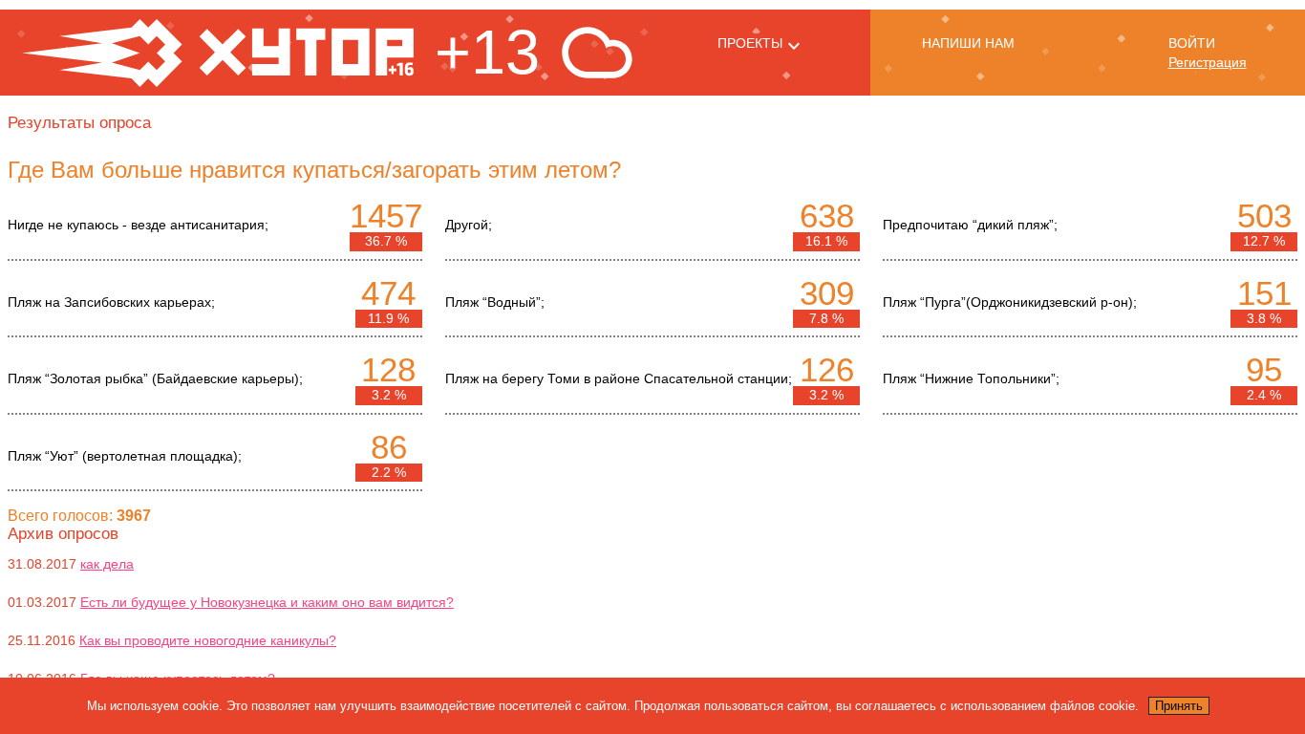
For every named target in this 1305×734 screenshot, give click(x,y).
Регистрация (1207, 62)
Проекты (749, 43)
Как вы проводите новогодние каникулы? (207, 640)
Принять (1179, 706)
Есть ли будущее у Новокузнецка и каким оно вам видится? (267, 602)
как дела (107, 564)
